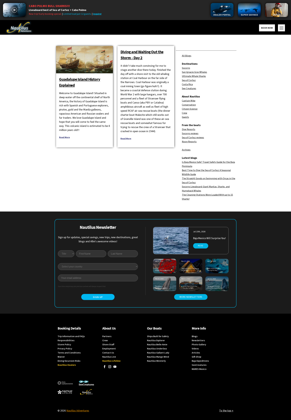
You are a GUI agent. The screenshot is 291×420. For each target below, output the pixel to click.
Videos (195, 348)
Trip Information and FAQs (71, 336)
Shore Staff (108, 344)
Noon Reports (189, 141)
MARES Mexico (199, 369)
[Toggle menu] (281, 27)
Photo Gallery (199, 344)
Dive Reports (188, 129)
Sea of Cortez (189, 80)
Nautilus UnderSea (157, 348)
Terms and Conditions (69, 352)
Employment (109, 348)
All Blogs (186, 55)
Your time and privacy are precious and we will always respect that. (82, 286)
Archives (186, 150)
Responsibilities (66, 340)
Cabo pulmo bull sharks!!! (49, 6)
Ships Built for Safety (158, 336)
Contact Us (108, 352)
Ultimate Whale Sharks (194, 76)
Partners (106, 336)
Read (200, 245)
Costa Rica (187, 84)
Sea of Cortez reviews (193, 137)
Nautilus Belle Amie (157, 344)
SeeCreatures (199, 365)
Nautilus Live (109, 356)
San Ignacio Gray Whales (194, 72)
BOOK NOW (267, 28)
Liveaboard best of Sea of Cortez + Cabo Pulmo (57, 10)
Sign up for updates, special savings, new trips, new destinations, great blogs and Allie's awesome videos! (98, 239)
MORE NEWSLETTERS (190, 297)
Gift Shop (196, 356)
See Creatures (189, 88)
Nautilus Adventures (77, 411)
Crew (184, 113)
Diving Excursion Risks (69, 361)
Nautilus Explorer (156, 340)
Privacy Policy (65, 348)
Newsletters (198, 340)
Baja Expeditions (200, 361)
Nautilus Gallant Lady (158, 352)
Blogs (194, 336)
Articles (196, 352)
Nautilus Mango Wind (158, 356)
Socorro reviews (190, 133)
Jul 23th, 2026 (199, 231)
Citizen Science (189, 109)
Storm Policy (64, 344)
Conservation (189, 105)
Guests (185, 117)
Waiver (61, 356)
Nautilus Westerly (156, 361)
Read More (64, 137)
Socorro (186, 68)
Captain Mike (188, 100)
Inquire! (97, 14)
